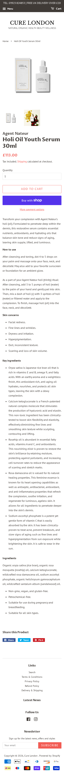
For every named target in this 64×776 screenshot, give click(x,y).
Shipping (22, 161)
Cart (58, 8)
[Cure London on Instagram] (36, 719)
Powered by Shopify (49, 755)
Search (32, 672)
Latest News (32, 700)
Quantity (7, 170)
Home (6, 41)
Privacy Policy (32, 681)
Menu (10, 8)
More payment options (32, 209)
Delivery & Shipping (32, 690)
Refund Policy (32, 685)
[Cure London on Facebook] (28, 719)
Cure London (31, 755)
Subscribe (50, 745)
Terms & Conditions (32, 676)
